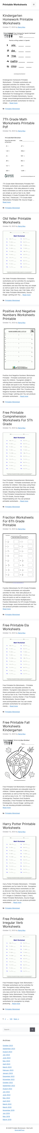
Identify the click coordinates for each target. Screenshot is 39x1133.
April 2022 (6, 1101)
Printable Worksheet (12, 109)
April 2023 (6, 1064)
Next (16, 1019)
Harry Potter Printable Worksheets (19, 826)
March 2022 (7, 1104)
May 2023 (6, 1061)
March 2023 (7, 1067)
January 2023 (8, 1073)
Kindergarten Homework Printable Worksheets (18, 19)
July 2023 (6, 1055)
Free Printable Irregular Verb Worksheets (13, 922)
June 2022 (6, 1095)
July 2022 (6, 1092)
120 (11, 1019)
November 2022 (9, 1079)
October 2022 (8, 1082)
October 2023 (8, 1045)
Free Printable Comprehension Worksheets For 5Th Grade (18, 418)
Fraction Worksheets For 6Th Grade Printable (18, 521)
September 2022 (9, 1086)
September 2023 (9, 1049)
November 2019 (8, 1110)
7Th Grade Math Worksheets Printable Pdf (18, 123)
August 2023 (7, 1052)
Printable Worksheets (15, 4)
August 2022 (7, 1089)
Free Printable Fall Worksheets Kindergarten (16, 726)
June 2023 (7, 1058)
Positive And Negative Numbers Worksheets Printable (19, 315)
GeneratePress (19, 1130)
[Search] (32, 1029)
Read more (14, 103)
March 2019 (7, 1119)
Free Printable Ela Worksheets (16, 627)
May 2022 (6, 1098)
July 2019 (6, 1113)
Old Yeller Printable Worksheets (17, 220)
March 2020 (7, 1107)
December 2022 (8, 1076)
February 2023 (8, 1070)
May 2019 (6, 1116)
